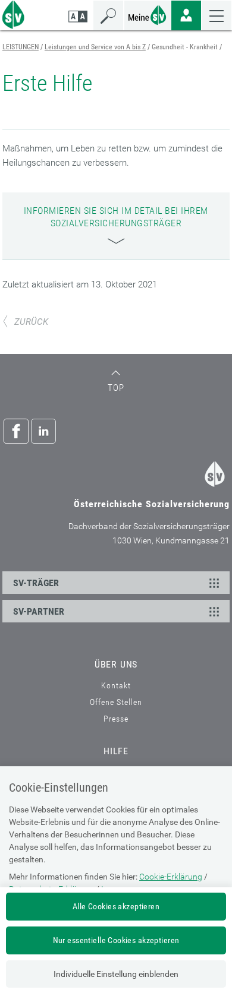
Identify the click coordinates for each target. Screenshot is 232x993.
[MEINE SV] (147, 14)
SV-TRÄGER (36, 583)
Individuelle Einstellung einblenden (116, 974)
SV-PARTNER (38, 611)
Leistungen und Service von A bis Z (95, 47)
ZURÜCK (31, 322)
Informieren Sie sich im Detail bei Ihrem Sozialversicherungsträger (116, 217)
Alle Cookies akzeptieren (116, 906)
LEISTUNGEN (20, 47)
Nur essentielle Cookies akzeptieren (116, 940)
